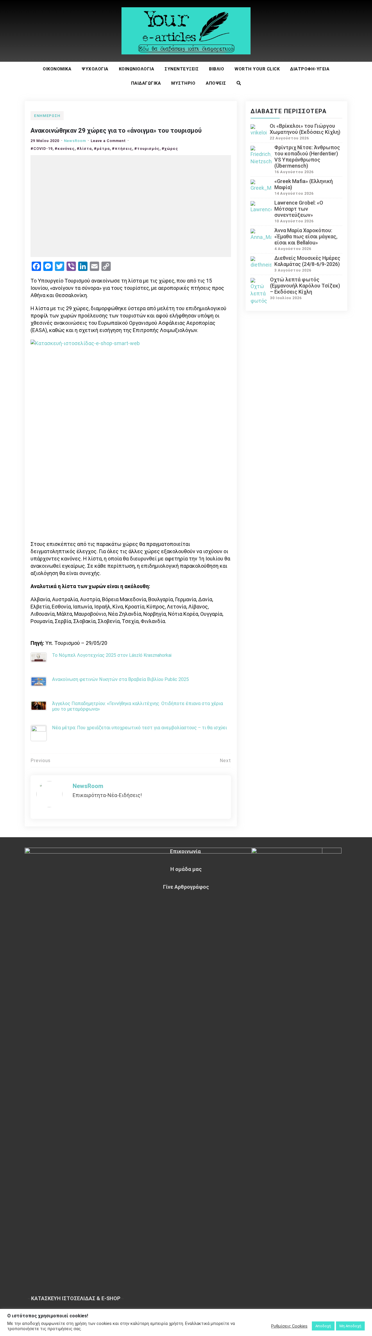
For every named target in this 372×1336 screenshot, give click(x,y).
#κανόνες (65, 148)
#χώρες (170, 148)
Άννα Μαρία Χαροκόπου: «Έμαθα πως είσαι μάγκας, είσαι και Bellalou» (305, 236)
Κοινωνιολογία (136, 69)
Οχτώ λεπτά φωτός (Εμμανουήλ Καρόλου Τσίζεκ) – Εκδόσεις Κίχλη (305, 285)
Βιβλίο (216, 69)
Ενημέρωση (47, 115)
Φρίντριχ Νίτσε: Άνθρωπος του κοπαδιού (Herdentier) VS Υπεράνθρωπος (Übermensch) (307, 156)
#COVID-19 (42, 148)
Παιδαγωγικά (146, 83)
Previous (41, 760)
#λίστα (84, 148)
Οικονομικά (57, 69)
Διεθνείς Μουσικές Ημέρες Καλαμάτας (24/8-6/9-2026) (307, 261)
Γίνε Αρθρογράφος (186, 887)
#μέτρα (102, 148)
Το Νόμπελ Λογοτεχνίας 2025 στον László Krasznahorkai (111, 655)
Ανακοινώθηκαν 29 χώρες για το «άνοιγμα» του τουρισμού (116, 130)
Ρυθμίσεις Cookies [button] (289, 1326)
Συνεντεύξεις (181, 69)
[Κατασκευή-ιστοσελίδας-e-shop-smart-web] (131, 439)
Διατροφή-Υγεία (309, 69)
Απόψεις (216, 83)
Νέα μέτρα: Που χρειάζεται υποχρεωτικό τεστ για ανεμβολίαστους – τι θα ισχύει (139, 727)
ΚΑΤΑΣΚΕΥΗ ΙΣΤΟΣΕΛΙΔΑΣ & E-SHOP (75, 1298)
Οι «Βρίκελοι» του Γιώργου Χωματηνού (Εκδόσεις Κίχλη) (305, 129)
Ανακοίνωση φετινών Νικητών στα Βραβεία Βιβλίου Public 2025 (120, 679)
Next (225, 760)
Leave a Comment (108, 141)
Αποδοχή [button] (323, 1326)
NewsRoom (75, 141)
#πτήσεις (122, 148)
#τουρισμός (147, 148)
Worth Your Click (257, 69)
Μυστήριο (183, 83)
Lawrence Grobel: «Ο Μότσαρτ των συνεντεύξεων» (298, 209)
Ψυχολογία (95, 69)
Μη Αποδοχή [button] (350, 1326)
